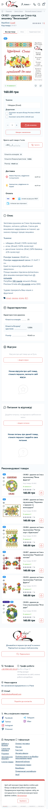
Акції (17, 775)
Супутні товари (7, 762)
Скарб (12, 23)
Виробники (19, 768)
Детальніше (22, 796)
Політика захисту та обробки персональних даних (26, 757)
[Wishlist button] (36, 86)
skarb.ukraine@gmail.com (11, 694)
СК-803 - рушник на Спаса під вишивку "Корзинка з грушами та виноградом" (33, 503)
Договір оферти (21, 753)
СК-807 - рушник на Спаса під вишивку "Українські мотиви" (33, 554)
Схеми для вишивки (5, 749)
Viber (29, 721)
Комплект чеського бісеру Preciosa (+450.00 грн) (24, 113)
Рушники (9, 11)
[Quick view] (4, 478)
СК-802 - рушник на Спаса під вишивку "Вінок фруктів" (33, 477)
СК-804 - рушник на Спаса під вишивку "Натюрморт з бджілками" (33, 529)
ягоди (21, 298)
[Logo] (12, 4)
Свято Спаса (18, 11)
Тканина (9, 100)
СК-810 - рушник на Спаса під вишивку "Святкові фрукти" (33, 579)
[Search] (39, 4)
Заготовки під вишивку (7, 758)
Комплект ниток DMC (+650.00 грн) (21, 117)
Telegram (30, 718)
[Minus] (8, 125)
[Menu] (2, 4)
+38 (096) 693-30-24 (9, 669)
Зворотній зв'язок (22, 762)
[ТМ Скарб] (23, 636)
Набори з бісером (5, 744)
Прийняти (23, 801)
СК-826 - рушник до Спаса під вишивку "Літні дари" (33, 604)
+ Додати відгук (23, 360)
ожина (15, 298)
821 (26, 298)
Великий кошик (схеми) (33, 11)
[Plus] (17, 125)
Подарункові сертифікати (25, 771)
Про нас (18, 747)
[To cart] (41, 493)
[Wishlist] (4, 481)
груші (8, 298)
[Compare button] (41, 86)
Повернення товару (23, 765)
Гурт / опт (19, 750)
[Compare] (4, 485)
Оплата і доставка (22, 744)
